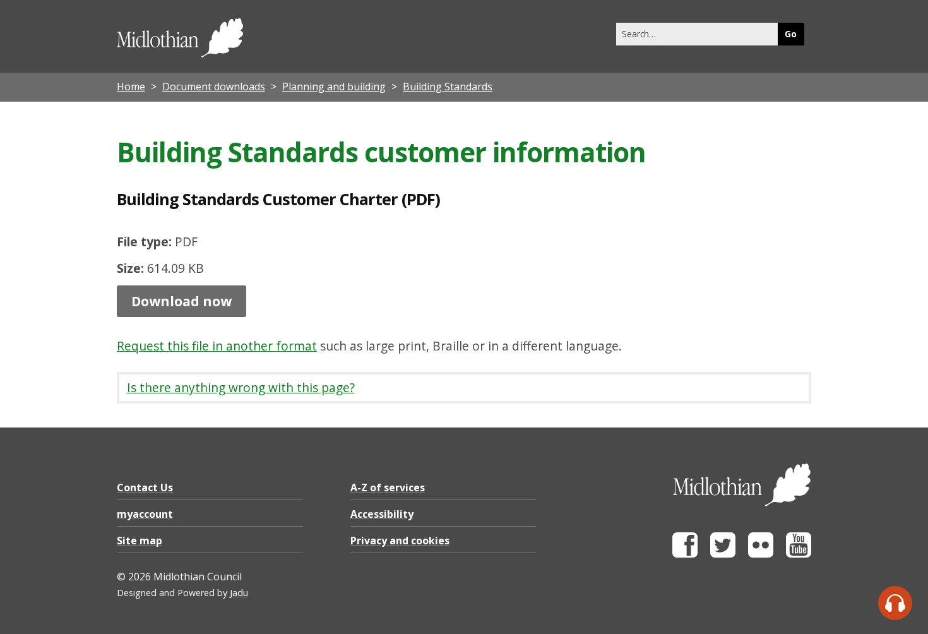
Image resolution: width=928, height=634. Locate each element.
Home (131, 86)
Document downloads (213, 86)
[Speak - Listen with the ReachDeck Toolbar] (895, 603)
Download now (181, 301)
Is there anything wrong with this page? (241, 387)
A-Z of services (387, 487)
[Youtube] (798, 554)
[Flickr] (760, 554)
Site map (139, 540)
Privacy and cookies (399, 540)
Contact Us (145, 487)
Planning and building (334, 86)
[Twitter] (722, 554)
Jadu (239, 593)
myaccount (145, 514)
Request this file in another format (217, 345)
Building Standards (447, 86)
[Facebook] (685, 554)
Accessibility (381, 514)
